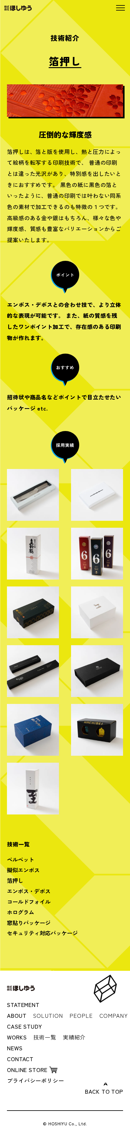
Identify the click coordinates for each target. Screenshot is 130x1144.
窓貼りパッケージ (28, 923)
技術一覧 (44, 1037)
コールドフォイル (28, 901)
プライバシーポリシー (35, 1080)
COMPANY (113, 1015)
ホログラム (20, 912)
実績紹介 (74, 1037)
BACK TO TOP (104, 1091)
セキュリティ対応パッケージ (42, 933)
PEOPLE (81, 1015)
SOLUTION (48, 1015)
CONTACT (20, 1059)
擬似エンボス (23, 870)
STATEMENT (23, 1004)
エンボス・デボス (28, 891)
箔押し (15, 880)
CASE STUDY (24, 1026)
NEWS (15, 1048)
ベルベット (20, 859)
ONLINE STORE (27, 1070)
